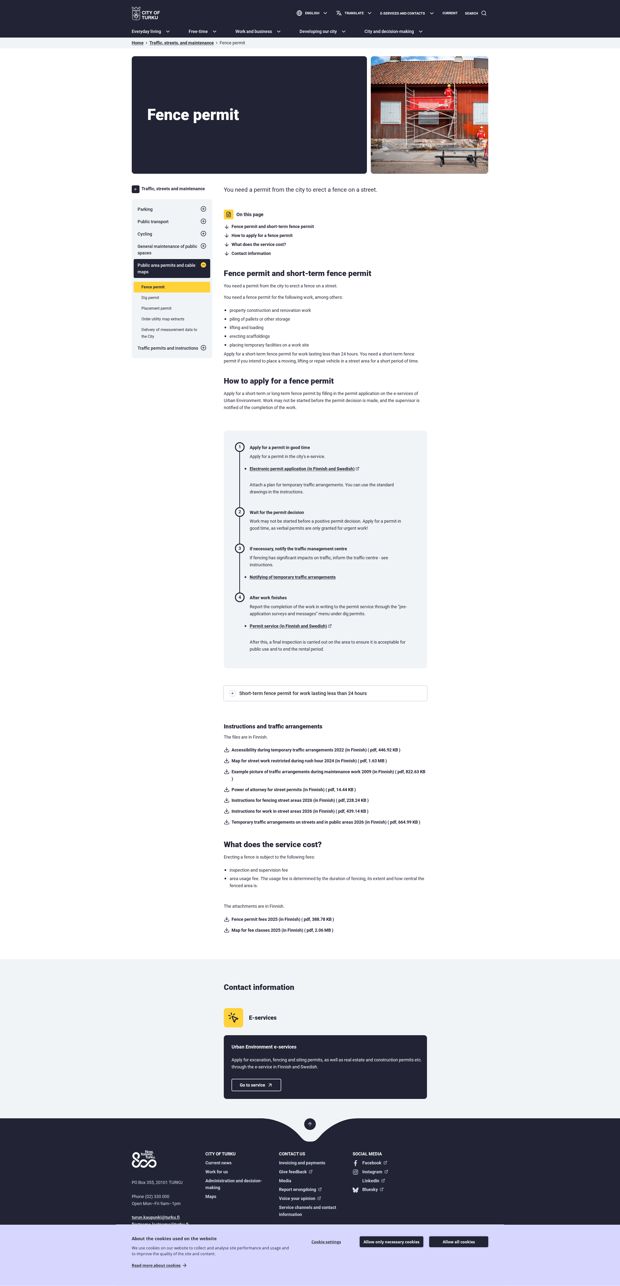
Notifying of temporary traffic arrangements (293, 577)
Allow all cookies (459, 1242)
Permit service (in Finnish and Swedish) (288, 626)
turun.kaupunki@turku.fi (156, 1217)
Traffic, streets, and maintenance (181, 42)
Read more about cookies (156, 1265)
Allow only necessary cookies (391, 1242)
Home (138, 42)
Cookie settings (326, 1242)
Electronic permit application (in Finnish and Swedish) (302, 468)
